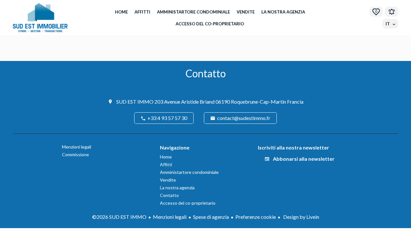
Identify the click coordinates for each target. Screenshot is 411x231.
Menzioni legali (170, 217)
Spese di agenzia (211, 217)
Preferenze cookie (255, 217)
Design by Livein (300, 217)
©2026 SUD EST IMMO (119, 217)
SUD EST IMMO (134, 101)
